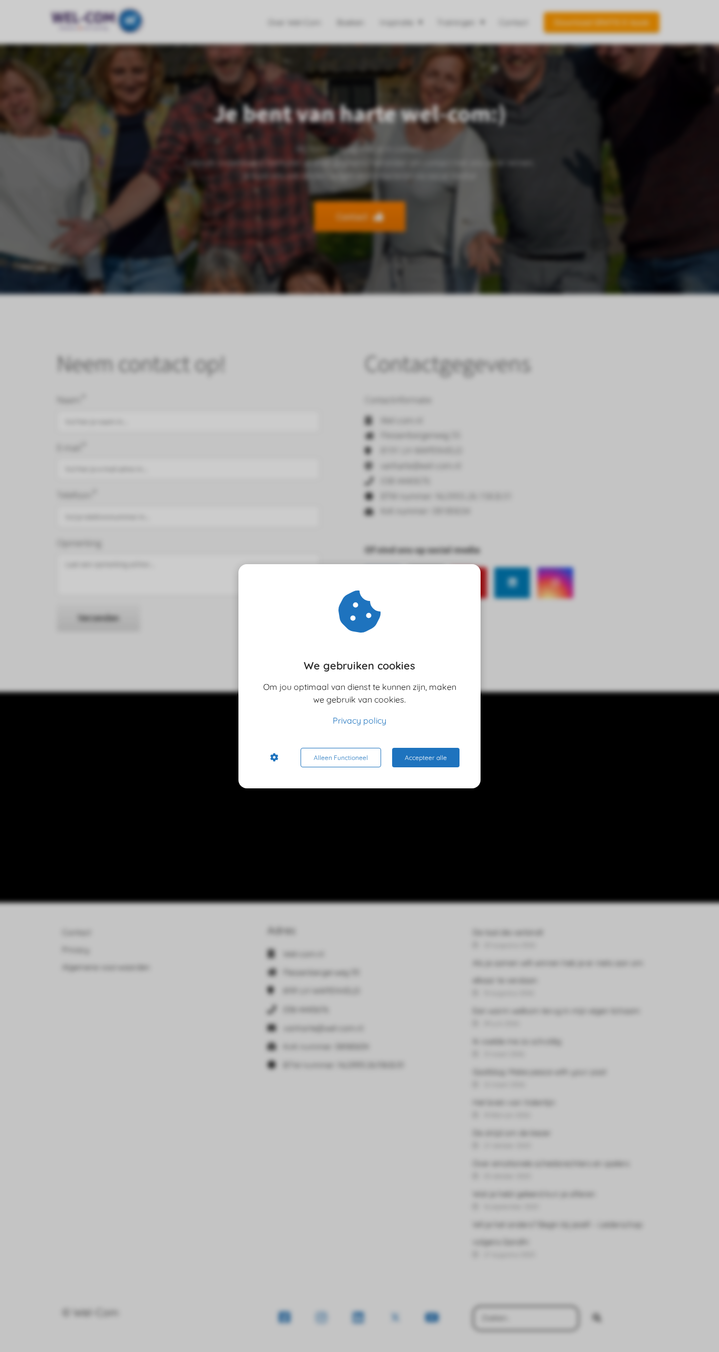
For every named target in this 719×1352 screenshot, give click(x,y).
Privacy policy (359, 720)
